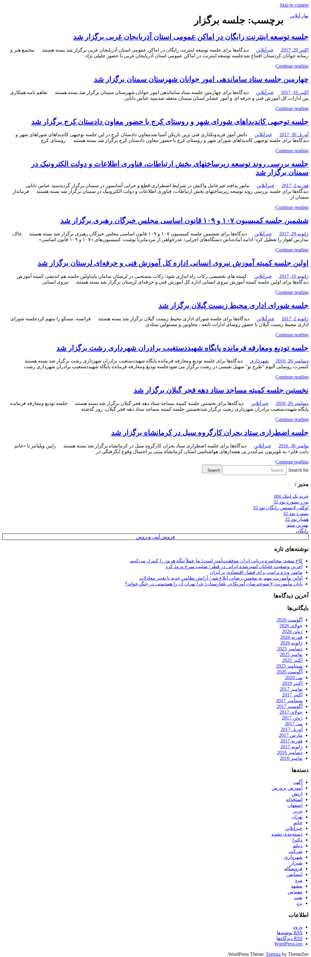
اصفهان (294, 805)
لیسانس (294, 874)
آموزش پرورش (287, 787)
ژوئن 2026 (292, 631)
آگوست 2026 (289, 619)
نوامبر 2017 (291, 689)
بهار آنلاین (299, 15)
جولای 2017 (290, 712)
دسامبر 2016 (289, 752)
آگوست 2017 (289, 706)
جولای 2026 (290, 625)
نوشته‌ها (289, 932)
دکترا (297, 839)
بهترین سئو (298, 524)
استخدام (294, 799)
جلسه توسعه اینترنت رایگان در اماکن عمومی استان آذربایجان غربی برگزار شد (191, 37)
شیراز (296, 862)
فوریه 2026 (291, 637)
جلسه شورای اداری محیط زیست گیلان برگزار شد (234, 305)
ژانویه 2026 (291, 642)
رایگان (302, 530)
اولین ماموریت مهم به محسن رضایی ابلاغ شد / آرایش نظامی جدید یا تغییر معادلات (220, 578)
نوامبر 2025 (291, 654)
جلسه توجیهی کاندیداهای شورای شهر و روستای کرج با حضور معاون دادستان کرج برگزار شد (170, 122)
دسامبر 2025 (289, 648)
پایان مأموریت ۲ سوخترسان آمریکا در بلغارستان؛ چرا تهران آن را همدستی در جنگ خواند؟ (213, 583)
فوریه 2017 (291, 740)
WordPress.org (288, 943)
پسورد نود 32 (296, 513)
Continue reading (292, 66)
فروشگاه (293, 868)
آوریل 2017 (291, 729)
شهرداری (259, 360)
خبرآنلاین (265, 49)
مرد (298, 880)
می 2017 (293, 723)
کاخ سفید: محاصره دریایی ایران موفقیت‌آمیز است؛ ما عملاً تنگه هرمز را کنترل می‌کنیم (216, 560)
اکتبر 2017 (292, 694)
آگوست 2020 (289, 671)
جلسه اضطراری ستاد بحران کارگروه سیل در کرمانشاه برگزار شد (210, 432)
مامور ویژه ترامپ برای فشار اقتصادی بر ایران (256, 572)
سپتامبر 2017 (289, 700)
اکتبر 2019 (292, 683)
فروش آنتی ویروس (155, 536)
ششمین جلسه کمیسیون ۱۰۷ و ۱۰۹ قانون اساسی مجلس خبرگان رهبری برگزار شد (184, 220)
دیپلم (297, 845)
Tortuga (273, 954)
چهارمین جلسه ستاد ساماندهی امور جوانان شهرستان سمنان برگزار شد (201, 79)
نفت (298, 897)
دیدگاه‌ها (289, 938)
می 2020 (293, 677)
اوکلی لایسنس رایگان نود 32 (281, 507)
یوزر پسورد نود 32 (291, 501)
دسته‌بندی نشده (287, 834)
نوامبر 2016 (291, 758)
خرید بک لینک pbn (291, 496)
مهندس (295, 891)
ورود (297, 926)
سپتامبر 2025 (289, 666)
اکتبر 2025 (292, 660)
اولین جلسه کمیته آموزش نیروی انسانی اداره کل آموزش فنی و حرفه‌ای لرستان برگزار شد (173, 263)
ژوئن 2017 (292, 717)
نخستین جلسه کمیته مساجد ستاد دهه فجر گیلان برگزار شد (221, 390)
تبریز (297, 811)
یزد (299, 903)
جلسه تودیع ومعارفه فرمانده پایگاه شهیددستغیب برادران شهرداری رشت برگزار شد (182, 348)
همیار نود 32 (297, 519)
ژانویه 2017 (291, 746)
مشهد (296, 885)
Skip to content (294, 5)
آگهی (297, 782)
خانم (297, 822)
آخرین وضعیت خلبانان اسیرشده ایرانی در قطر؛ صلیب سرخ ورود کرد (234, 566)
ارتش (297, 793)
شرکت (295, 851)
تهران (297, 816)
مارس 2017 (290, 735)
